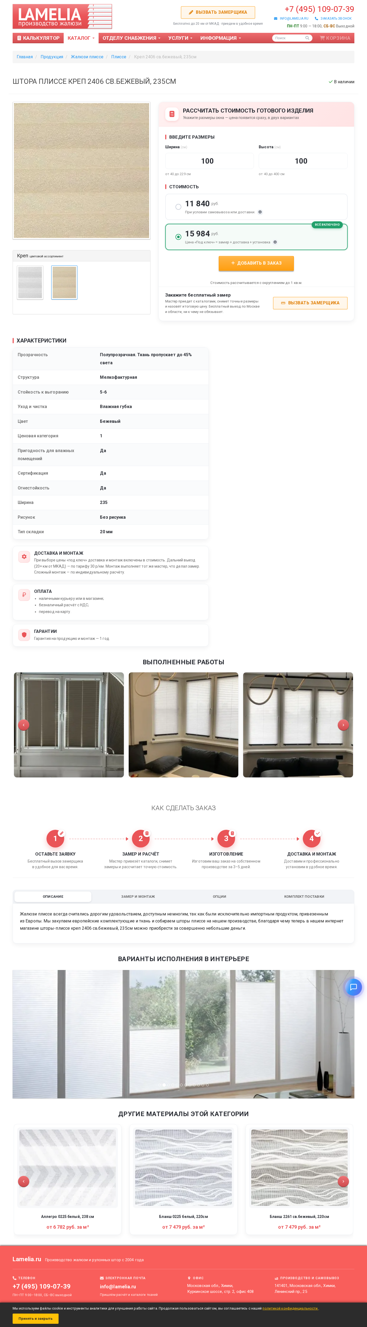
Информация (219, 38)
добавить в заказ (259, 263)
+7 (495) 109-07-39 (319, 9)
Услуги (179, 38)
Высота (270, 147)
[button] (23, 725)
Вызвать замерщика (220, 12)
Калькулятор (41, 38)
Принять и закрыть (36, 1319)
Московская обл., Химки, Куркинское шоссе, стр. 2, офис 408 (220, 1288)
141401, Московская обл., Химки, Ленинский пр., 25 (305, 1288)
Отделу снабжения (130, 38)
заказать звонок (335, 18)
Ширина (176, 147)
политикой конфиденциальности (290, 1308)
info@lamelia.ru (292, 18)
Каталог (80, 38)
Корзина (338, 38)
